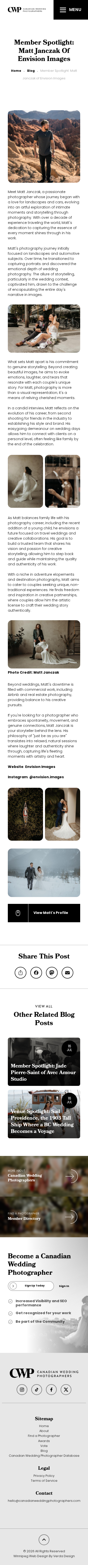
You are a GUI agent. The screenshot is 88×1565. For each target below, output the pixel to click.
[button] (71, 10)
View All (44, 1006)
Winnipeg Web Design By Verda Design (44, 1556)
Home (16, 71)
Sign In (64, 1286)
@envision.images (46, 777)
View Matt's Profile (50, 913)
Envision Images (40, 767)
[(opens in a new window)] (22, 1389)
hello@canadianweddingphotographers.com (44, 1501)
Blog (31, 71)
